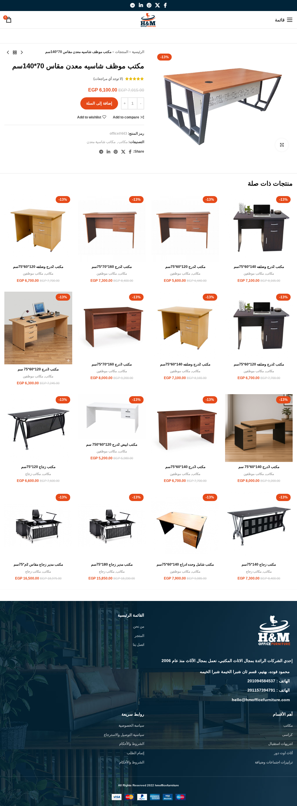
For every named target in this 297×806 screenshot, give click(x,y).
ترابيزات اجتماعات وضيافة (274, 762)
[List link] (223, 671)
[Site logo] (148, 19)
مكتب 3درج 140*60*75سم (185, 467)
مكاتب (123, 142)
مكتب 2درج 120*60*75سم (185, 267)
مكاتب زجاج (33, 474)
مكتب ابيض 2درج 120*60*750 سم (111, 445)
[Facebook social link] (165, 5)
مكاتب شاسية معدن (101, 142)
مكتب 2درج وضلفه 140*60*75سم (259, 267)
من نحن (138, 626)
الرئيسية (138, 52)
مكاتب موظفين (254, 273)
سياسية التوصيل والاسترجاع (124, 735)
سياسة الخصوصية (131, 725)
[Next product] (7, 52)
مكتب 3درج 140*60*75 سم (258, 467)
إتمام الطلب (135, 753)
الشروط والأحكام (131, 744)
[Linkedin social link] (141, 5)
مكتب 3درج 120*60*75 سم (38, 369)
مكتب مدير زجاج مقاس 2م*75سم (38, 564)
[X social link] (157, 5)
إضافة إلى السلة (99, 103)
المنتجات (121, 52)
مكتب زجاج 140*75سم (259, 564)
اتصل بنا (138, 645)
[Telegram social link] (132, 5)
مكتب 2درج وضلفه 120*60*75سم (38, 267)
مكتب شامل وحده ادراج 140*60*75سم (185, 564)
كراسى (287, 735)
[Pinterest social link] (149, 5)
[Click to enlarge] (281, 144)
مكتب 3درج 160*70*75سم (112, 364)
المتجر (139, 636)
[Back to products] (14, 52)
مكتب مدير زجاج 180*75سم (112, 564)
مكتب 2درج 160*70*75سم (112, 267)
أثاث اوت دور (283, 753)
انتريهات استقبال (280, 744)
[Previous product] (21, 52)
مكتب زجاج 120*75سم (38, 467)
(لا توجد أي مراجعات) (108, 79)
